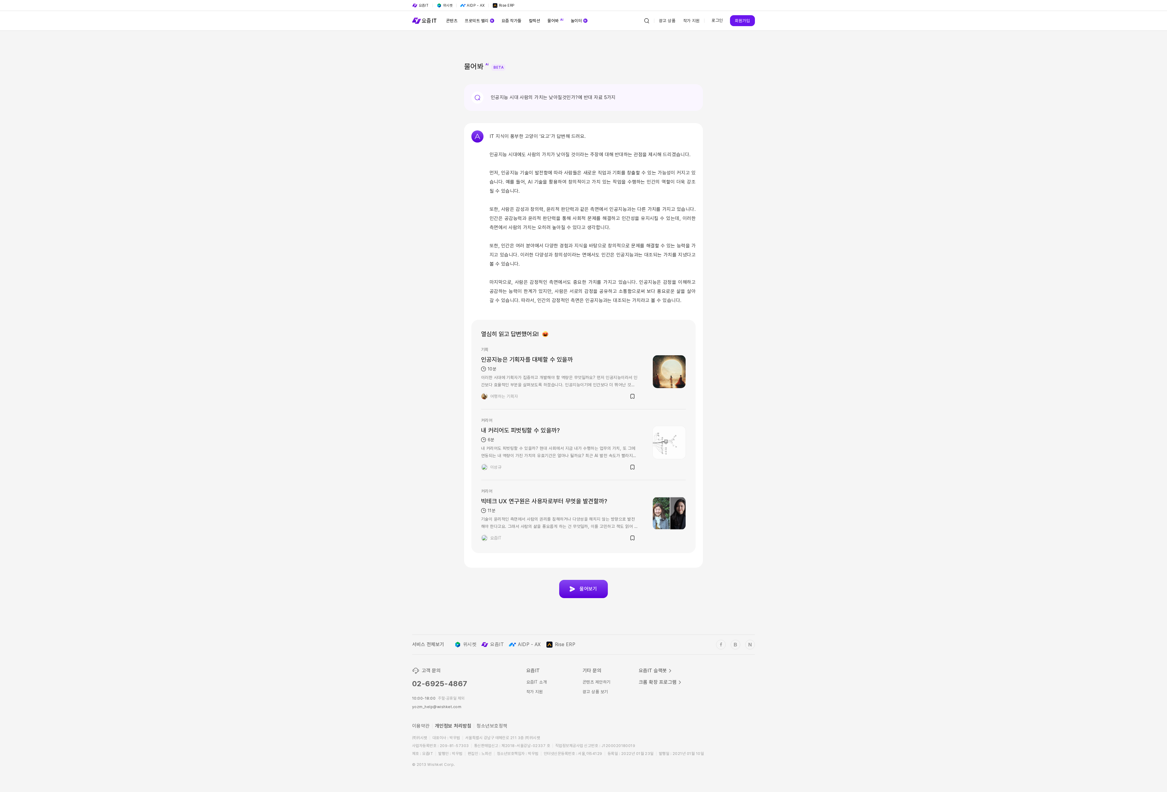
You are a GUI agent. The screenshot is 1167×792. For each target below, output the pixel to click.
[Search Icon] (646, 20)
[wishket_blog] (735, 644)
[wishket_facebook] (721, 644)
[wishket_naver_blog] (750, 644)
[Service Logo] (424, 21)
